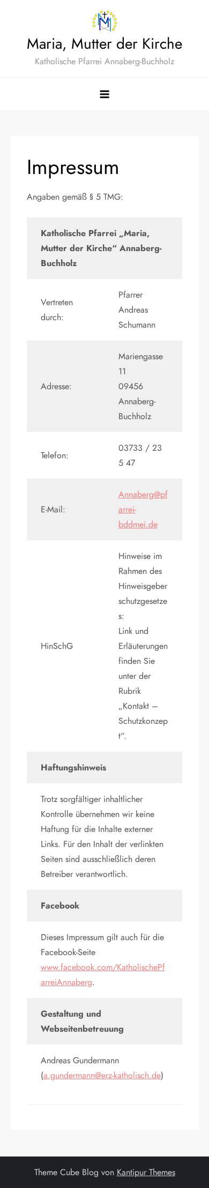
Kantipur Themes (146, 1172)
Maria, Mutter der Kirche (104, 44)
